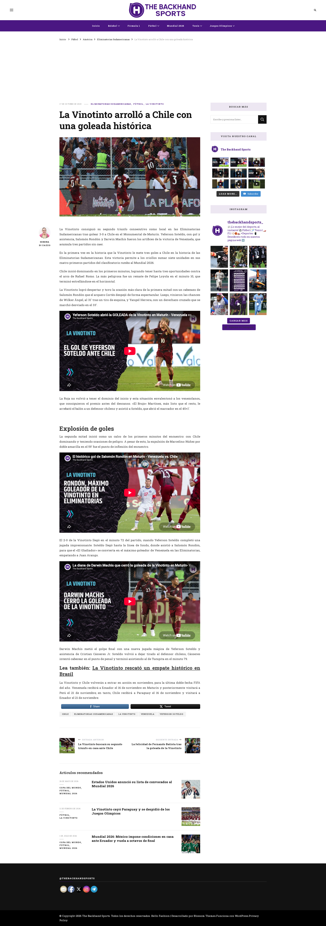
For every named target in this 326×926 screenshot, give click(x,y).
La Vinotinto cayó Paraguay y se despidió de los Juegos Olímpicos (131, 811)
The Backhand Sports (96, 916)
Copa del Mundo (70, 787)
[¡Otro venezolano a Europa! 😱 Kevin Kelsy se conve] (238, 257)
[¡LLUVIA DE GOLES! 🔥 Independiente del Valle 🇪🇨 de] (258, 257)
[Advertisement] (163, 67)
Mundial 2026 (175, 25)
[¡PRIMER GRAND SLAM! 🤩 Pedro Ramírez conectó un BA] (219, 304)
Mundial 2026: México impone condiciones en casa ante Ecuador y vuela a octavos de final (133, 838)
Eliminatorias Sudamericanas (111, 104)
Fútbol (152, 25)
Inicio (96, 25)
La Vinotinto (155, 104)
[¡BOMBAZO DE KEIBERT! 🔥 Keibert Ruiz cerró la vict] (219, 257)
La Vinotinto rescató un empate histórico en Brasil (129, 671)
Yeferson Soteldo (171, 714)
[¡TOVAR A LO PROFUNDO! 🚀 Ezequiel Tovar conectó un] (219, 280)
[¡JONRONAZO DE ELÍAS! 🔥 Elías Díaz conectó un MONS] (258, 304)
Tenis (195, 25)
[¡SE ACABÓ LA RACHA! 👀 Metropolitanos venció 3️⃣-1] (238, 304)
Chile (65, 714)
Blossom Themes (205, 916)
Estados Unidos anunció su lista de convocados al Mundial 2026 (132, 784)
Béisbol (112, 25)
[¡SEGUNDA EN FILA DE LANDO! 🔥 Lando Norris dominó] (258, 280)
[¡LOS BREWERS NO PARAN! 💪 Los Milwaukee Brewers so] (238, 280)
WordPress (241, 916)
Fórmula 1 (134, 25)
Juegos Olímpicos (221, 25)
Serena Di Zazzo (44, 244)
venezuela (147, 714)
